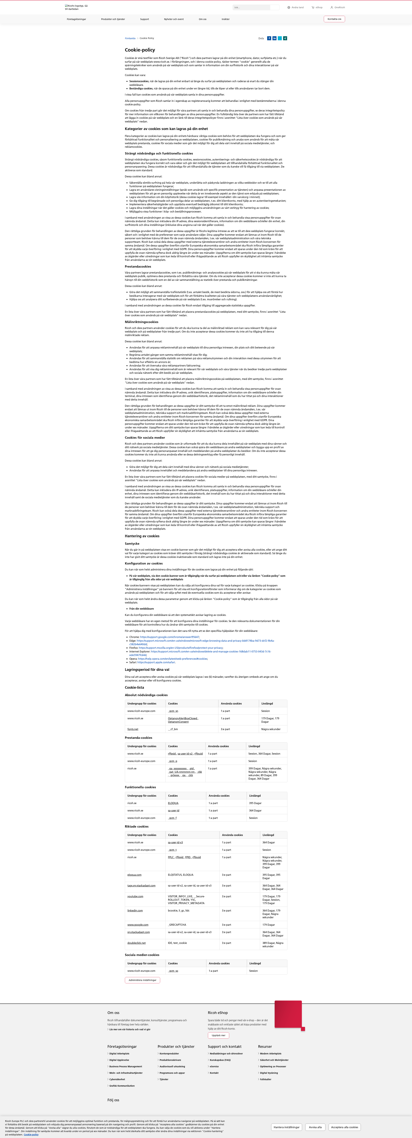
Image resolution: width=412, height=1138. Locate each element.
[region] (206, 1127)
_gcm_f (172, 818)
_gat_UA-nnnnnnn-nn (181, 771)
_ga (183, 775)
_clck (190, 775)
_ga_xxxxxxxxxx (177, 768)
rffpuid (198, 753)
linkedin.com (135, 910)
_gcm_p (172, 761)
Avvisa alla (315, 1127)
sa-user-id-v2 (185, 753)
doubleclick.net (136, 943)
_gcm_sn (173, 711)
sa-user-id (173, 810)
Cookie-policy (31, 1134)
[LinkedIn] (111, 1109)
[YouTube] (131, 1109)
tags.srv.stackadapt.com (141, 885)
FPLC (171, 857)
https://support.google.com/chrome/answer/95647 (169, 637)
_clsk (199, 771)
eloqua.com (134, 874)
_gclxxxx (174, 775)
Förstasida (130, 38)
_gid (191, 768)
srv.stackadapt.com (138, 932)
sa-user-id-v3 (175, 842)
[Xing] (285, 38)
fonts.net (132, 729)
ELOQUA (173, 803)
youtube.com (135, 896)
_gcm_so (173, 970)
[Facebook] (269, 38)
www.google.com (137, 924)
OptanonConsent (178, 721)
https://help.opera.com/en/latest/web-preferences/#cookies (172, 658)
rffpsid (172, 753)
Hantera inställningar (287, 1127)
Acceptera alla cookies (344, 1127)
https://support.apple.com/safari (156, 662)
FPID (188, 857)
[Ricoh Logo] (78, 7)
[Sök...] (275, 7)
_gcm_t (172, 849)
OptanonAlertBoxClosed (183, 718)
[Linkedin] (274, 38)
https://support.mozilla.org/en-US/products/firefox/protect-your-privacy (181, 647)
